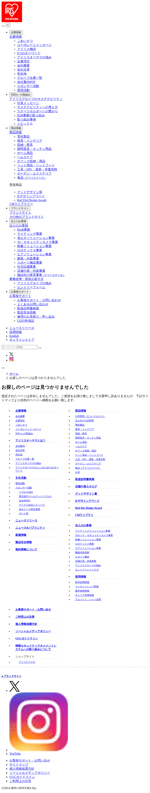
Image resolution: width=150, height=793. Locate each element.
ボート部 (23, 513)
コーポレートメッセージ (34, 45)
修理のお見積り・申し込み (36, 316)
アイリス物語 (26, 49)
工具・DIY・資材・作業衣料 (37, 169)
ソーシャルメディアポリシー (33, 631)
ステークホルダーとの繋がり (37, 111)
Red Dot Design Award (31, 200)
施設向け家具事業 (41, 275)
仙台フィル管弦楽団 (29, 509)
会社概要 (23, 65)
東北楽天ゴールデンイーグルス (35, 496)
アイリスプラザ (27, 662)
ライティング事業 (29, 233)
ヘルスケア (25, 157)
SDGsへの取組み (20, 94)
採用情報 (15, 332)
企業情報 (16, 32)
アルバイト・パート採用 (88, 599)
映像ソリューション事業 (34, 246)
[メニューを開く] (3, 368)
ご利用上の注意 (25, 616)
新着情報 (20, 534)
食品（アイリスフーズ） (88, 468)
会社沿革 (23, 69)
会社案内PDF (26, 82)
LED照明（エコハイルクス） (90, 416)
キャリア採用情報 (84, 595)
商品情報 (16, 128)
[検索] (40, 348)
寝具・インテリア (29, 140)
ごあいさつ (25, 40)
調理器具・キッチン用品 (34, 148)
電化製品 (23, 136)
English (14, 336)
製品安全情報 (26, 312)
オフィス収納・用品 (31, 161)
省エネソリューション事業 (36, 238)
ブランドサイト (20, 208)
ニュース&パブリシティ (30, 527)
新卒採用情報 (82, 582)
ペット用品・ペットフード (36, 165)
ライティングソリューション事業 (92, 531)
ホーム (14, 373)
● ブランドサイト (11, 676)
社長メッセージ (28, 103)
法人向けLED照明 (84, 420)
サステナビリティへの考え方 (37, 107)
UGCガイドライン (26, 638)
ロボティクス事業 (29, 250)
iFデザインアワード (31, 196)
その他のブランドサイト (26, 216)
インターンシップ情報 (87, 586)
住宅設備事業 (26, 266)
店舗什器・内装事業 (31, 270)
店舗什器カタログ (86, 486)
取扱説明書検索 (28, 308)
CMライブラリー (21, 203)
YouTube (15, 753)
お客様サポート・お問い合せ (33, 609)
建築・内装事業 (28, 258)
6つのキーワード (29, 53)
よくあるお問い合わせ (32, 304)
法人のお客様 (18, 221)
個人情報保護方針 (26, 624)
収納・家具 (25, 144)
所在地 (22, 73)
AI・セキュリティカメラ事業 (37, 242)
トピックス (25, 123)
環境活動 (23, 90)
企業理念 (23, 61)
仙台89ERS (24, 500)
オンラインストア (21, 339)
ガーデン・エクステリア (34, 173)
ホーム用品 (25, 153)
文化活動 (20, 477)
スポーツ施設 (82, 556)
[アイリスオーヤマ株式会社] (12, 21)
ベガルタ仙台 (26, 492)
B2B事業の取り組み (31, 115)
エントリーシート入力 (87, 569)
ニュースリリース (21, 328)
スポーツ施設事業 (29, 262)
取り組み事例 (26, 119)
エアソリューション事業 (34, 254)
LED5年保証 (25, 320)
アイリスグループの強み (34, 283)
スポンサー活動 (28, 86)
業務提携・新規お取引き (26, 279)
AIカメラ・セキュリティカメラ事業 (94, 535)
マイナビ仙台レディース (32, 505)
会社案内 (20, 446)
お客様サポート (20, 291)
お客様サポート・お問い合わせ (39, 300)
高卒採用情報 (82, 590)
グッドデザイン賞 (29, 192)
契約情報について (26, 549)
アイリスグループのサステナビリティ (35, 99)
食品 (31, 177)
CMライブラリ (84, 515)
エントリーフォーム (31, 287)
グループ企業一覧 (29, 77)
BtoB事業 (23, 229)
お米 (77, 472)
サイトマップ (18, 764)
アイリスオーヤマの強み (34, 57)
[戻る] (3, 25)
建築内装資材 (82, 552)
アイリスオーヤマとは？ (30, 440)
